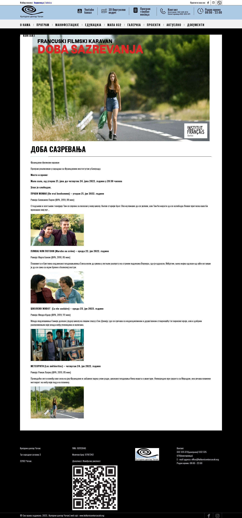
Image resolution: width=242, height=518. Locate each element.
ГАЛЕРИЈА (134, 25)
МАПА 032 (114, 25)
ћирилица (39, 2)
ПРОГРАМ (42, 25)
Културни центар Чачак (30, 448)
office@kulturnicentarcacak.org (205, 459)
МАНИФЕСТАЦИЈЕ (67, 25)
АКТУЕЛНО (174, 25)
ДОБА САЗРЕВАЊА (58, 149)
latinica (48, 2)
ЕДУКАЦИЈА (93, 25)
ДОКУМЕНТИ (195, 25)
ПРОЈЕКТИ (154, 25)
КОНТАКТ (29, 35)
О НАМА (25, 25)
